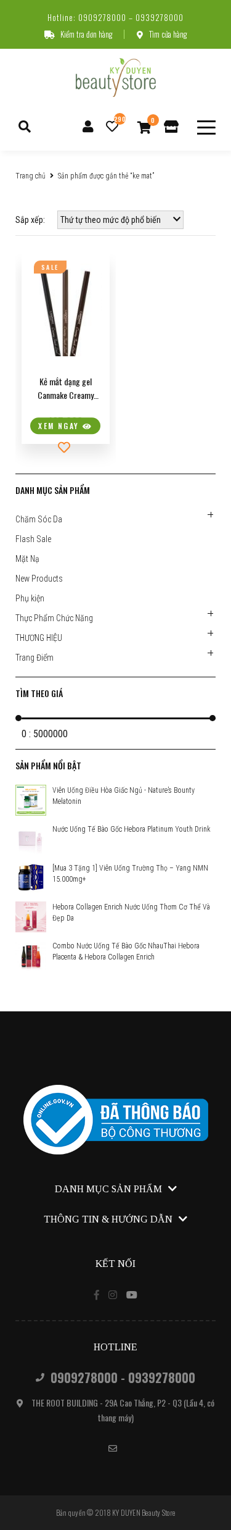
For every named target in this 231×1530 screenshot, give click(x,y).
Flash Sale (33, 539)
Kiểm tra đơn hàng (86, 34)
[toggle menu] (206, 127)
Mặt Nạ (27, 559)
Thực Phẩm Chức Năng (54, 618)
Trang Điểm (34, 658)
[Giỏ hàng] (144, 126)
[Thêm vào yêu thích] (65, 447)
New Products (39, 578)
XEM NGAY (60, 426)
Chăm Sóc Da (38, 519)
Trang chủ (30, 176)
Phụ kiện (29, 598)
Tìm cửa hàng (168, 34)
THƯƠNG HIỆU (38, 638)
